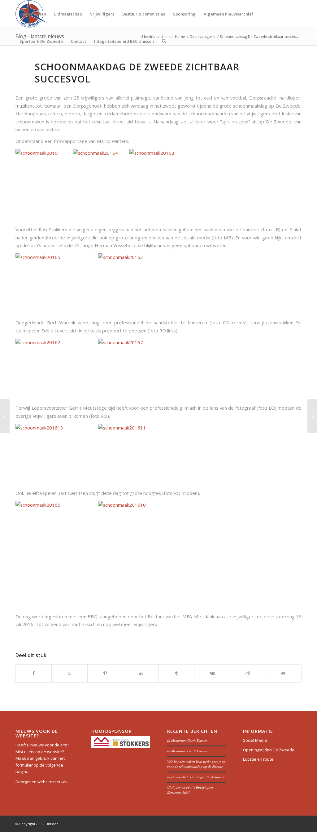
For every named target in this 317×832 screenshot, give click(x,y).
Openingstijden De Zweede (268, 750)
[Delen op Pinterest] (105, 673)
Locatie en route (258, 759)
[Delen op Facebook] (33, 673)
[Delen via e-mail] (283, 673)
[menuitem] (32, 14)
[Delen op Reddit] (248, 673)
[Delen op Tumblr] (176, 673)
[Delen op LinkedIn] (140, 673)
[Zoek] (164, 41)
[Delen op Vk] (212, 673)
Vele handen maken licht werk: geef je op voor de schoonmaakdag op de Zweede (196, 764)
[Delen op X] (69, 673)
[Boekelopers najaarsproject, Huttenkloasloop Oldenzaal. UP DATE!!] (5, 416)
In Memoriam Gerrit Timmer (187, 740)
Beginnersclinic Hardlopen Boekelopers (195, 777)
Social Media (255, 740)
